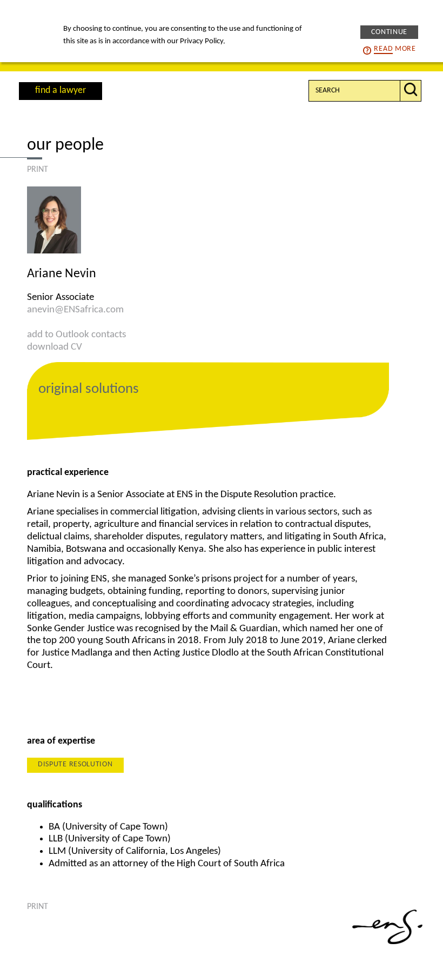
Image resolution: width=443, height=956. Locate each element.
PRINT (37, 169)
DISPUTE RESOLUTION (75, 764)
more (394, 49)
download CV (54, 347)
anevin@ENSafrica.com (75, 310)
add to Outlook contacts (76, 335)
